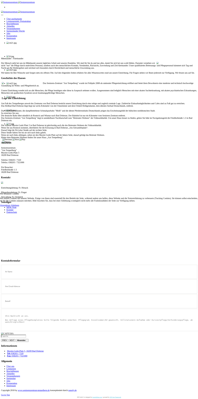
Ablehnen (15, 205)
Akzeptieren (5, 205)
